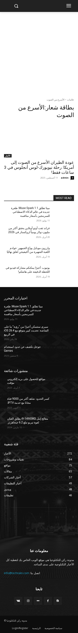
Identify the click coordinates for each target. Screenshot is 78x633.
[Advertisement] (39, 53)
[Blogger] (58, 601)
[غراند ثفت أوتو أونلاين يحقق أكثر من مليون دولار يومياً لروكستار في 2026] (63, 233)
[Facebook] (48, 601)
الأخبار (7, 155)
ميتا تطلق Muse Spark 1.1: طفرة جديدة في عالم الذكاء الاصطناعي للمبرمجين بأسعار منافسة (30, 211)
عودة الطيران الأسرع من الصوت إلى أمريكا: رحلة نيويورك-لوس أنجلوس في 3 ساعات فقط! (39, 167)
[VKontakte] (18, 601)
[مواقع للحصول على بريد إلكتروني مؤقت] (63, 384)
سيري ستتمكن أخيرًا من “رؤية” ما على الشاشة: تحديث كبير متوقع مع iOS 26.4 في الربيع (26, 330)
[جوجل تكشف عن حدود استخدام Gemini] (63, 352)
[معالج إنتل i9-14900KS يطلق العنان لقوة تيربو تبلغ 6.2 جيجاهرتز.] (63, 424)
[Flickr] (38, 601)
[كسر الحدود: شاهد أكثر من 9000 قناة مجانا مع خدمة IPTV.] (63, 404)
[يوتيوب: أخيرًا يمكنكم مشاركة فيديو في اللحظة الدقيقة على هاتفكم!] (63, 273)
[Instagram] (28, 601)
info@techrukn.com (16, 573)
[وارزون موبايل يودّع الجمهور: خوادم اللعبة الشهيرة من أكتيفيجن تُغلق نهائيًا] (63, 253)
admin (65, 177)
